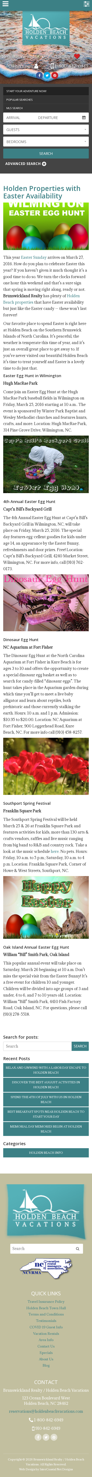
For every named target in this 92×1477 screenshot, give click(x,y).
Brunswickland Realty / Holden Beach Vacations (46, 29)
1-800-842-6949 (71, 66)
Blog (46, 1365)
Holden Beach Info (46, 1153)
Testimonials (46, 1320)
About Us (46, 1359)
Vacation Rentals (46, 1333)
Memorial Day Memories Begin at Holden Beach (46, 1129)
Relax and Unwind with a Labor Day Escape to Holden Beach (46, 1070)
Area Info (46, 1340)
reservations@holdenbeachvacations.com (46, 1411)
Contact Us (46, 1346)
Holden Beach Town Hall (46, 1308)
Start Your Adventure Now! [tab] (26, 91)
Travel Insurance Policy (46, 1301)
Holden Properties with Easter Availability (42, 192)
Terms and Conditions (46, 1314)
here (55, 851)
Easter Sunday (34, 257)
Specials (46, 1352)
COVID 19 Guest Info (46, 1327)
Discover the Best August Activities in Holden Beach (46, 1084)
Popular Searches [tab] (19, 100)
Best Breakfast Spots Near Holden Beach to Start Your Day (46, 1114)
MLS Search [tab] (14, 108)
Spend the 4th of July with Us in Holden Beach (46, 1099)
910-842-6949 (47, 1428)
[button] (46, 129)
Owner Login (21, 66)
